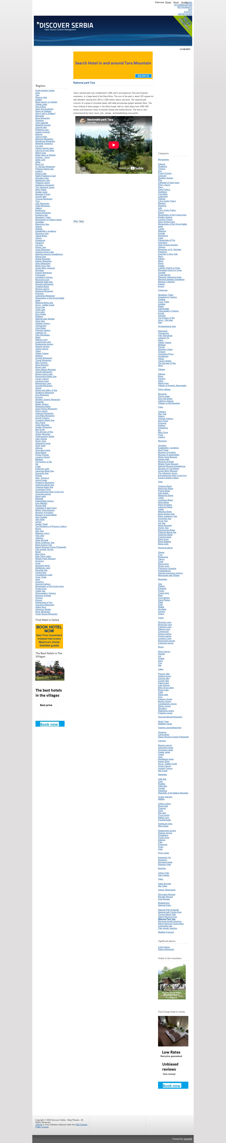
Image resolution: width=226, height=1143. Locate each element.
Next (81, 221)
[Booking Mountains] (172, 999)
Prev (76, 221)
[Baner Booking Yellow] (49, 648)
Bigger (168, 2)
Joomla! (38, 1124)
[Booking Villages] (50, 726)
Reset (176, 2)
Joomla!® (188, 1139)
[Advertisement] (50, 65)
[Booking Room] (173, 1088)
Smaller (184, 2)
